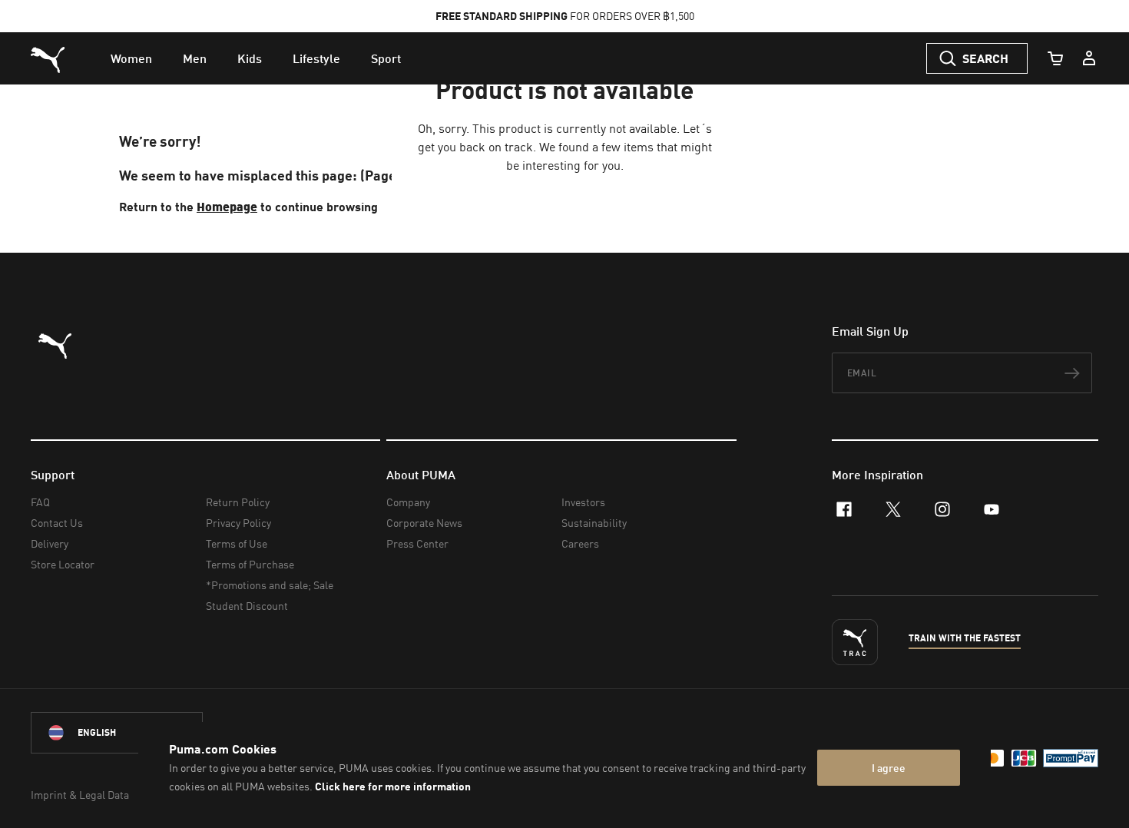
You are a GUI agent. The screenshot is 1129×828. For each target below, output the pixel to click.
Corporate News (424, 522)
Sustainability (594, 522)
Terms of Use (236, 543)
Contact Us (57, 522)
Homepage (227, 206)
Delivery (49, 543)
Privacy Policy (238, 522)
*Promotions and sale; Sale (269, 584)
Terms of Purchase (250, 564)
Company (408, 501)
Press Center (417, 543)
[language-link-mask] (116, 733)
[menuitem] (131, 58)
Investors (583, 501)
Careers (580, 543)
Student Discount (247, 605)
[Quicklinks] (1089, 58)
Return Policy (238, 501)
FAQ (40, 501)
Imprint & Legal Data (80, 794)
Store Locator (62, 564)
